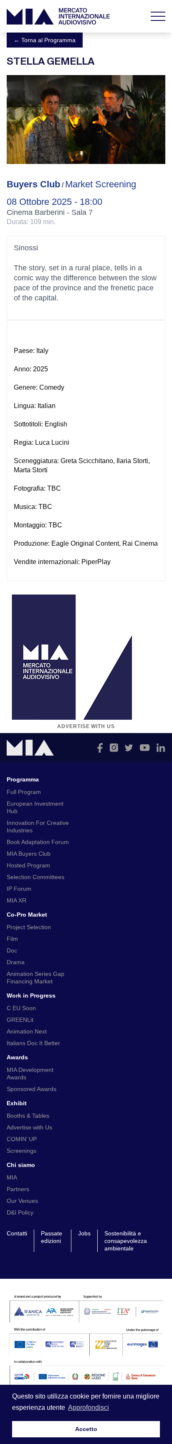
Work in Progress (31, 995)
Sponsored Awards (31, 1089)
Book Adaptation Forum (38, 842)
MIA (12, 1177)
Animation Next (27, 1031)
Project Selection (29, 927)
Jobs (84, 1233)
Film (12, 938)
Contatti (17, 1233)
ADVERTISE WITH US (86, 726)
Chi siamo (21, 1165)
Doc (12, 950)
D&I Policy (20, 1212)
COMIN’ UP (22, 1139)
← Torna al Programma (45, 40)
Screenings (21, 1150)
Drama (16, 962)
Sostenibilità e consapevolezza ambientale (125, 1241)
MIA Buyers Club (29, 853)
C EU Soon (21, 1008)
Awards (17, 1057)
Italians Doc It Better (33, 1043)
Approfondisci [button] (88, 1407)
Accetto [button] (86, 1429)
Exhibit (17, 1103)
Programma (23, 779)
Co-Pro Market (27, 914)
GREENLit (20, 1019)
